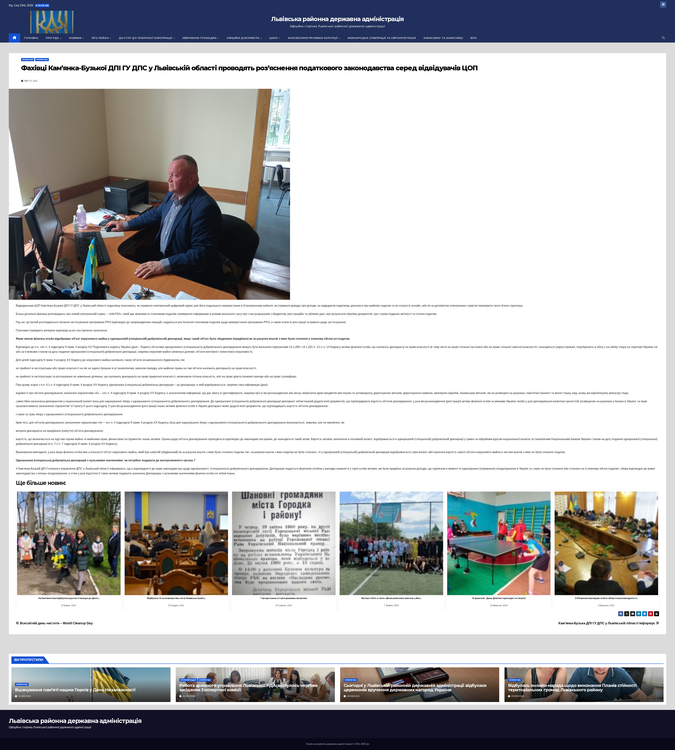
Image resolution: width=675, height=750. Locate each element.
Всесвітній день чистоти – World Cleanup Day (56, 623)
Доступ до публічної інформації (146, 38)
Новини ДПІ (27, 59)
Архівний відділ (188, 680)
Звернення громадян (199, 38)
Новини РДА (42, 59)
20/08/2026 (189, 696)
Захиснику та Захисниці (443, 38)
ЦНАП (273, 38)
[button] (663, 37)
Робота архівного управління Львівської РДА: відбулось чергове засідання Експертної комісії (248, 687)
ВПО (474, 38)
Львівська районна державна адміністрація (337, 19)
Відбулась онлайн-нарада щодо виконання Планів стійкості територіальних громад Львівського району (572, 687)
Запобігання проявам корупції (313, 38)
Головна (31, 38)
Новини (75, 38)
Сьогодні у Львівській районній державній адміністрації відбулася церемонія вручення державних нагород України (415, 687)
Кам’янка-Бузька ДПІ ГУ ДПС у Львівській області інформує (607, 623)
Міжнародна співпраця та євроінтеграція (382, 38)
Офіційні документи (243, 38)
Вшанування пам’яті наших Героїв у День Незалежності (75, 689)
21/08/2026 (24, 696)
